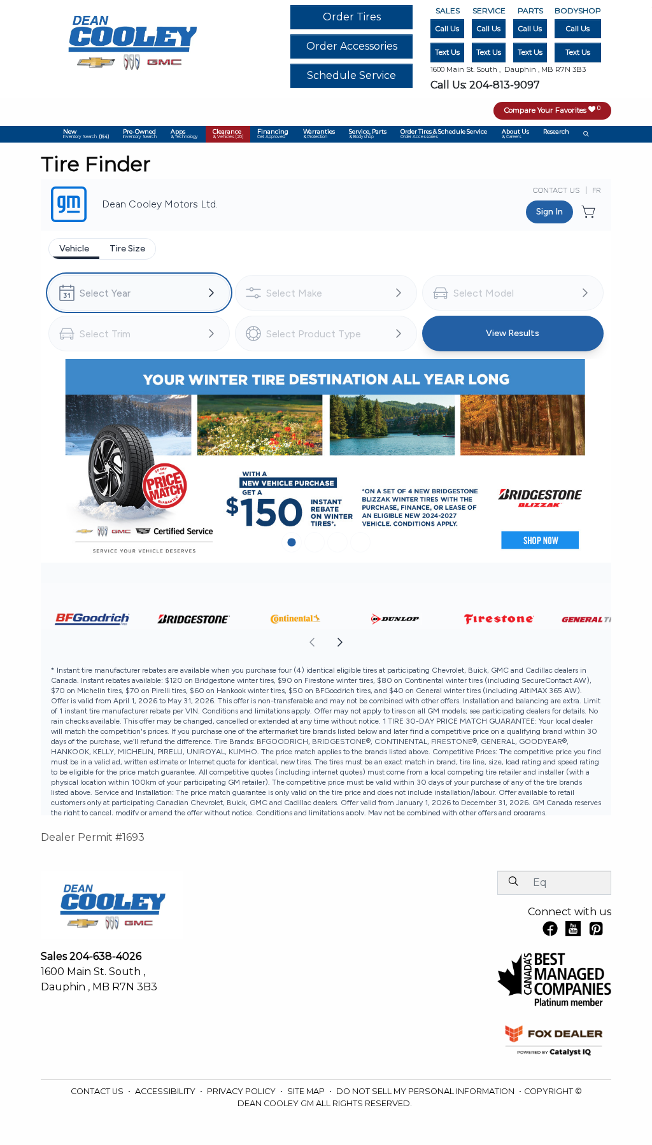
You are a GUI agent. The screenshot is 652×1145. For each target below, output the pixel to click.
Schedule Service (351, 75)
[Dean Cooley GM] (132, 39)
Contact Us (98, 1091)
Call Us (447, 28)
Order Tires (352, 17)
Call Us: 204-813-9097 (485, 85)
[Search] (513, 882)
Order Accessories (351, 46)
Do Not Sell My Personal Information (426, 1091)
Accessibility (166, 1091)
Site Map (307, 1091)
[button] (85, 134)
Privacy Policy (242, 1091)
